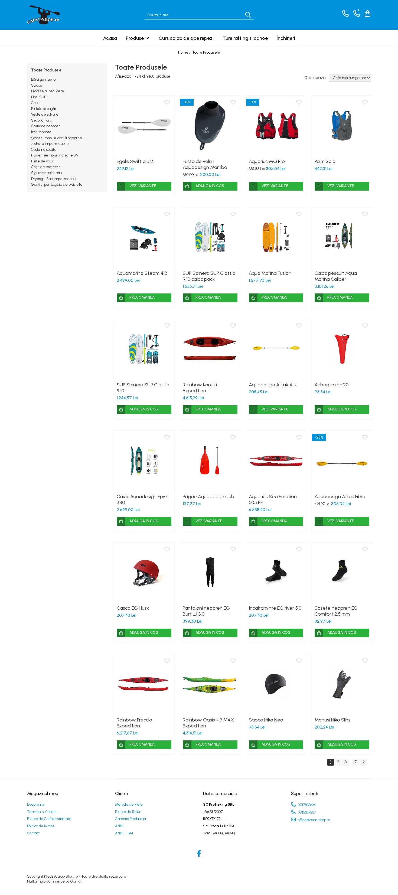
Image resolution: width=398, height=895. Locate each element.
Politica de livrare (41, 826)
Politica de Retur (128, 812)
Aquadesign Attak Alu (272, 385)
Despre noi (36, 804)
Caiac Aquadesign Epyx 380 (142, 499)
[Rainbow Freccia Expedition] (144, 684)
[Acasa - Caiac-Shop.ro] (54, 14)
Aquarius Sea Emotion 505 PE (273, 499)
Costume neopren (45, 126)
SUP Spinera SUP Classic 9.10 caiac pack (209, 276)
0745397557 (306, 813)
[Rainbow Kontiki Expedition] (210, 349)
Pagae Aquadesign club (208, 496)
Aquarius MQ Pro (267, 161)
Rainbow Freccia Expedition (134, 723)
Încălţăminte (41, 132)
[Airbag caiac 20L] (342, 349)
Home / (184, 52)
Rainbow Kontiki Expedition (200, 388)
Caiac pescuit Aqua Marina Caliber (336, 276)
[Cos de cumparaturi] (367, 13)
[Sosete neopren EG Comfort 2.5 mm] (342, 572)
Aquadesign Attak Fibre (340, 496)
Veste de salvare (44, 114)
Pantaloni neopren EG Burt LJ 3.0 (206, 611)
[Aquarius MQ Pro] (276, 125)
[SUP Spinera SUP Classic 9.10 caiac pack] (210, 237)
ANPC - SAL (124, 833)
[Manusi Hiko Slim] (342, 684)
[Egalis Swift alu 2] (144, 125)
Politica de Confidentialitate (49, 819)
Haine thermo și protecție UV (54, 155)
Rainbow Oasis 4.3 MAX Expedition (208, 723)
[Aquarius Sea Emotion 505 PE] (276, 460)
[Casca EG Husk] (144, 572)
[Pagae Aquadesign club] (210, 460)
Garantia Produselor (130, 819)
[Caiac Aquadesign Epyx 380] (144, 460)
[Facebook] (199, 854)
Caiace (36, 85)
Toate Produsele (206, 52)
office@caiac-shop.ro (313, 820)
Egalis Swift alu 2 (135, 161)
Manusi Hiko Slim (332, 720)
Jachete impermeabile (50, 144)
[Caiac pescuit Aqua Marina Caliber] (342, 237)
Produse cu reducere (47, 91)
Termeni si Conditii (42, 812)
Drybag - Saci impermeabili (53, 179)
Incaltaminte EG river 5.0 (275, 608)
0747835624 (306, 805)
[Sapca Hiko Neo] (276, 684)
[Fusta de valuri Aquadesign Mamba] (210, 125)
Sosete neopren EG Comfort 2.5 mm (336, 611)
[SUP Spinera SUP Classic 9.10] (144, 349)
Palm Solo (325, 161)
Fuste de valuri (42, 161)
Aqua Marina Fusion (270, 273)
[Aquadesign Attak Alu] (276, 349)
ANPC (119, 826)
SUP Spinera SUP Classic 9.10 (143, 388)
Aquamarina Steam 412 (142, 273)
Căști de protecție (46, 167)
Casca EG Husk (133, 608)
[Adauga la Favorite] (167, 102)
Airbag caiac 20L (333, 385)
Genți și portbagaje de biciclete (57, 184)
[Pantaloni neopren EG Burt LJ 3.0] (210, 572)
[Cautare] (248, 15)
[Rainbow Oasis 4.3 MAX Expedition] (210, 684)
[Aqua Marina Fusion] (276, 237)
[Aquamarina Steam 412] (144, 237)
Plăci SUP (38, 97)
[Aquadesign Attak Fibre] (342, 460)
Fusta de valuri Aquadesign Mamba (205, 164)
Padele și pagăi (43, 109)
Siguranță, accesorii (46, 173)
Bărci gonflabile (43, 79)
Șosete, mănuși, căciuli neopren (56, 138)
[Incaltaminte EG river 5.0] (276, 572)
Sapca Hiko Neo (266, 720)
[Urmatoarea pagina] (363, 762)
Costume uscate (44, 150)
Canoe (36, 103)
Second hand (41, 120)
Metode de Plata (128, 804)
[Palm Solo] (342, 125)
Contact (33, 833)
